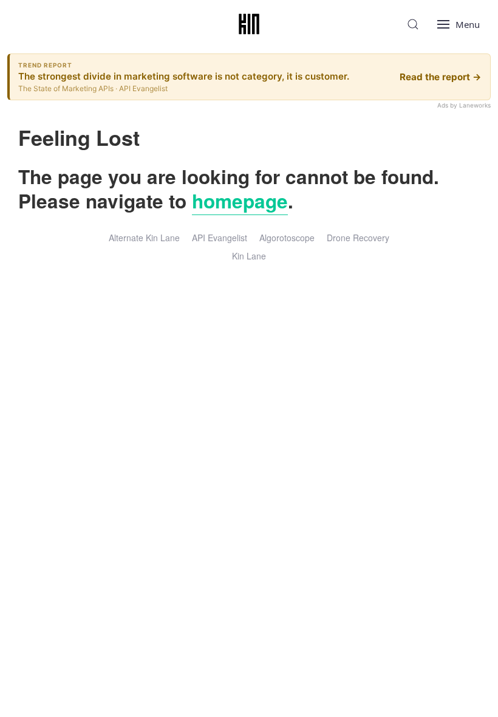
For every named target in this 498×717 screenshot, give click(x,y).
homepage (240, 200)
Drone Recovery (358, 238)
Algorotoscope (287, 238)
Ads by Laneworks (464, 105)
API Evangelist (219, 238)
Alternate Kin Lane (144, 238)
